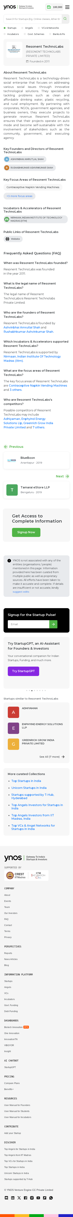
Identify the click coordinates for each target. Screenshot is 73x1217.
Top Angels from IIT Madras (17, 1155)
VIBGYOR (9, 1045)
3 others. (16, 389)
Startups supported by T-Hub (18, 1179)
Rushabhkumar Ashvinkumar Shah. (29, 331)
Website (15, 239)
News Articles (11, 959)
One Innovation (11, 1033)
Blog (6, 965)
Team (7, 907)
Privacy (8, 937)
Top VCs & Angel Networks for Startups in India (33, 827)
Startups (11, 28)
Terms (7, 931)
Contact (8, 925)
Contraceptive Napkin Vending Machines (33, 187)
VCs (6, 993)
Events (7, 901)
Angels (29, 28)
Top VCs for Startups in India (18, 1161)
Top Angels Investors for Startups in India (37, 806)
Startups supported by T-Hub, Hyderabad (32, 796)
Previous (16, 447)
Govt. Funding (11, 1005)
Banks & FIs (59, 34)
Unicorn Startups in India (29, 788)
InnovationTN (11, 1039)
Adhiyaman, (12, 419)
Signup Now (26, 532)
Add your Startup (12, 1133)
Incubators (13, 34)
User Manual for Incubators (17, 1117)
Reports (8, 953)
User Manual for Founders (17, 1105)
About (7, 895)
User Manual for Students (17, 1111)
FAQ (6, 919)
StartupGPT (10, 1067)
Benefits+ (9, 1089)
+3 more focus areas (19, 196)
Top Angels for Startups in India (19, 1149)
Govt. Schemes (36, 34)
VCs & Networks (50, 28)
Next (60, 476)
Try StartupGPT (23, 671)
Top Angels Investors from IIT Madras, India (32, 817)
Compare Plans (12, 1083)
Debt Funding (11, 1011)
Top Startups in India (26, 781)
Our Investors (10, 913)
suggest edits (21, 591)
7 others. (39, 427)
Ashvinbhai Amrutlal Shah (22, 327)
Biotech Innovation (13, 1027)
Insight (7, 1051)
